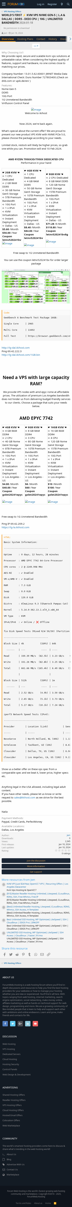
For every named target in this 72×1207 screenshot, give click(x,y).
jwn (5, 32)
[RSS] (55, 1203)
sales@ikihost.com (24, 797)
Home (48, 1203)
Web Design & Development (17, 1074)
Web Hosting (9, 1043)
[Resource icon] (4, 885)
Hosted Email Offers (12, 1115)
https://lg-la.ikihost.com (15, 527)
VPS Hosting (9, 1049)
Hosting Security (11, 1064)
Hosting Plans (25, 39)
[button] (4, 4)
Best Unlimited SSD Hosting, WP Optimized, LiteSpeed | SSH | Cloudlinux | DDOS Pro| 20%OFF (37, 921)
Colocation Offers (11, 1120)
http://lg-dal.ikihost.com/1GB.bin (21, 354)
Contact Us (12, 1169)
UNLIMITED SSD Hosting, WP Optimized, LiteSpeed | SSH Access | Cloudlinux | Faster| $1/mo (35, 934)
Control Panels (10, 1069)
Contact (41, 39)
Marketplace (13, 1174)
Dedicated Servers (11, 1054)
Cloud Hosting (10, 1059)
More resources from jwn (18, 880)
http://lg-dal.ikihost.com (16, 347)
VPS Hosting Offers (12, 1105)
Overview (8, 39)
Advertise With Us (15, 1164)
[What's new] (62, 4)
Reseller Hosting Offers (14, 1100)
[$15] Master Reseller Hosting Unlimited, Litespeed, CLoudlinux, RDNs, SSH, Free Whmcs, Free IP (38, 895)
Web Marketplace (11, 1125)
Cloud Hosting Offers (13, 1110)
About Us (11, 1154)
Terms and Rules (23, 1203)
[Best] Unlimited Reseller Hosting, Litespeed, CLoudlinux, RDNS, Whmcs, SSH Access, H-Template (38, 908)
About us (38, 1203)
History (53, 39)
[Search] (68, 4)
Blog (9, 1159)
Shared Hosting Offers (14, 1094)
